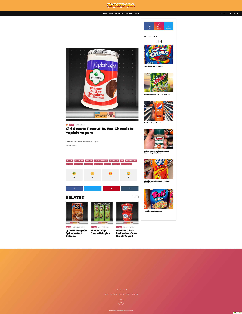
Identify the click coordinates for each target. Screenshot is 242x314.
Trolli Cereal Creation (153, 211)
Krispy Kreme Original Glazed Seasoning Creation (156, 152)
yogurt (107, 164)
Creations (128, 13)
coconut (89, 160)
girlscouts (114, 160)
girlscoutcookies (101, 160)
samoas (69, 164)
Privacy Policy (124, 294)
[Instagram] (227, 13)
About (106, 294)
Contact (114, 294)
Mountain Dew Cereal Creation (157, 94)
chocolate (79, 160)
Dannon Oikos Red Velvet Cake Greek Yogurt (126, 233)
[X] (224, 13)
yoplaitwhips (126, 164)
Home (105, 13)
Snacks (71, 124)
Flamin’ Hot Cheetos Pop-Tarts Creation (157, 182)
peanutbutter (131, 160)
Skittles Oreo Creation (153, 66)
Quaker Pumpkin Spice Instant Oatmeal (76, 233)
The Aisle (118, 13)
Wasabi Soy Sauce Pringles (100, 232)
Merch (137, 13)
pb (122, 160)
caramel (69, 160)
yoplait (116, 164)
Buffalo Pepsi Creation (153, 123)
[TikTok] (230, 13)
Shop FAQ (135, 294)
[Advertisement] (102, 33)
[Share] (74, 188)
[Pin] (111, 188)
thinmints (98, 164)
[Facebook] (221, 13)
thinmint (89, 164)
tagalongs (78, 164)
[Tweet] (93, 188)
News (111, 13)
